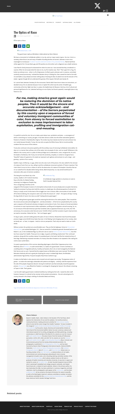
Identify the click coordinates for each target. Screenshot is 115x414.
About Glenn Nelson (38, 406)
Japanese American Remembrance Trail (55, 376)
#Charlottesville (21, 288)
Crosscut (67, 338)
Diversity (58, 22)
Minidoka (26, 246)
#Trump (55, 288)
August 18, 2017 (27, 36)
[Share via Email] (28, 46)
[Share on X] (15, 46)
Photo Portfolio (40, 22)
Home (9, 6)
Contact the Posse (90, 406)
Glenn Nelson (20, 36)
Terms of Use (68, 406)
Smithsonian (60, 370)
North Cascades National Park (62, 231)
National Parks (67, 22)
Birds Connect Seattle (62, 322)
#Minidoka (49, 288)
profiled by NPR (30, 372)
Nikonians (46, 350)
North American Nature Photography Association (47, 348)
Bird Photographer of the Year (51, 344)
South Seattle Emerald (35, 336)
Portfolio (49, 406)
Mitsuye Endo (23, 266)
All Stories (77, 22)
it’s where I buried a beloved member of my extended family (46, 62)
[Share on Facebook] (19, 46)
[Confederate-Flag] (49, 176)
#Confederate (30, 288)
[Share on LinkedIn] (24, 46)
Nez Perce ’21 (50, 22)
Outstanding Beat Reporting (52, 340)
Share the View (56, 350)
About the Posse (25, 406)
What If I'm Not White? (62, 300)
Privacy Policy (78, 406)
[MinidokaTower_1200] (24, 51)
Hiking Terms (58, 406)
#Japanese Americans (40, 288)
